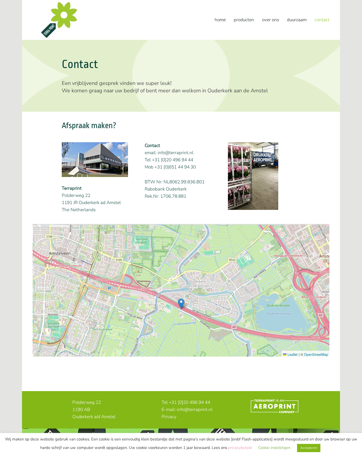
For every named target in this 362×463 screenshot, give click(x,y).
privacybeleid (240, 447)
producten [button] (244, 20)
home (220, 20)
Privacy (169, 417)
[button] (181, 303)
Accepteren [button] (308, 447)
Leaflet (292, 354)
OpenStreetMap (316, 354)
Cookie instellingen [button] (274, 447)
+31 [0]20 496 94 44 (189, 402)
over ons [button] (270, 20)
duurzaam (297, 20)
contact (322, 20)
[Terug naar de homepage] (59, 20)
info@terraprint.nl (175, 153)
